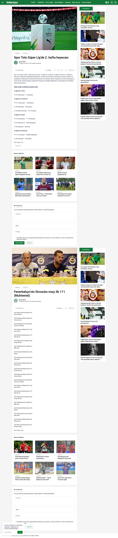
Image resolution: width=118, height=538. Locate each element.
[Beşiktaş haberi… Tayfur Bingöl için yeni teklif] (44, 472)
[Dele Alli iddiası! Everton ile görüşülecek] (93, 74)
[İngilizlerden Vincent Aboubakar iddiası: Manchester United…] (93, 92)
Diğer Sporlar (76, 2)
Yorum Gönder (19, 243)
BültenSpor (12, 2)
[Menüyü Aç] (2, 2)
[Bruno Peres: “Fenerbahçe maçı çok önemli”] (44, 188)
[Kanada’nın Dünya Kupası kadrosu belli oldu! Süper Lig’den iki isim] (23, 472)
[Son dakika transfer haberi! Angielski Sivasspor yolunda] (23, 167)
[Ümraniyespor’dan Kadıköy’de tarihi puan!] (65, 451)
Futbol (33, 2)
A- (65, 70)
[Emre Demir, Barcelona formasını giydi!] (65, 472)
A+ (62, 70)
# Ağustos (18, 145)
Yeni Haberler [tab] (86, 8)
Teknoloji (67, 2)
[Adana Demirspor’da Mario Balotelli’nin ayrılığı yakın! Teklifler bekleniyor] (23, 188)
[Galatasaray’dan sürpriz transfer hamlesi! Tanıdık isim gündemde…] (93, 56)
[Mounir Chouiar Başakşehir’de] (65, 167)
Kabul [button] (20, 532)
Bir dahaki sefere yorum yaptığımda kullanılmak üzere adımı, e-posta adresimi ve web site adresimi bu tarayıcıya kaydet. (45, 238)
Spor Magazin (59, 2)
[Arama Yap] (111, 2)
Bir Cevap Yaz (18, 205)
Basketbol (41, 2)
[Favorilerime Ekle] (54, 70)
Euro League (49, 2)
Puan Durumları (86, 2)
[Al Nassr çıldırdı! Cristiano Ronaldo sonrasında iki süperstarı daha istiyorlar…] (93, 38)
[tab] (99, 9)
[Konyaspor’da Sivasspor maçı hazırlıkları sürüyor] (93, 20)
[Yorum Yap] (58, 70)
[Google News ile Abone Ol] (19, 70)
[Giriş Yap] (115, 2)
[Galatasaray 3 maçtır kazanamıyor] (44, 451)
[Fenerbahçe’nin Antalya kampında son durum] (65, 188)
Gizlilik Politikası (7, 532)
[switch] (107, 2)
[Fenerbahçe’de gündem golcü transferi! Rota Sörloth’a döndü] (23, 451)
